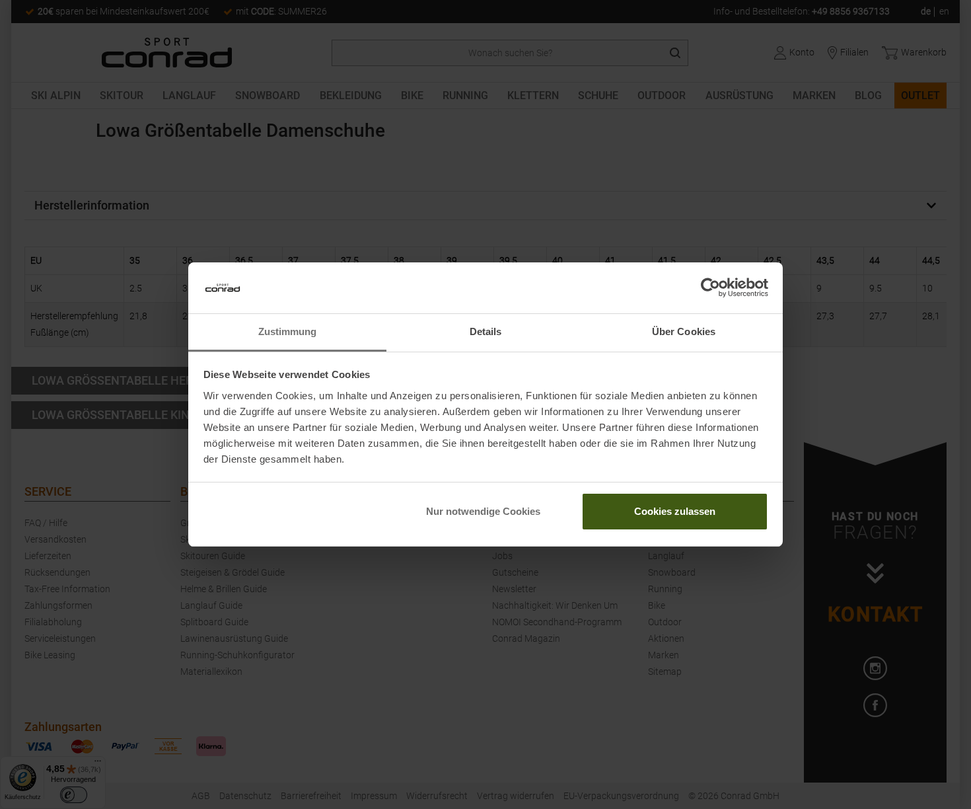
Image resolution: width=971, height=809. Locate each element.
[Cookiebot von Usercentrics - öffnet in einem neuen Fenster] (710, 288)
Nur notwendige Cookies (483, 511)
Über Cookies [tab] (683, 331)
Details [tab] (486, 331)
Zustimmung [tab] (287, 331)
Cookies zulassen (674, 511)
